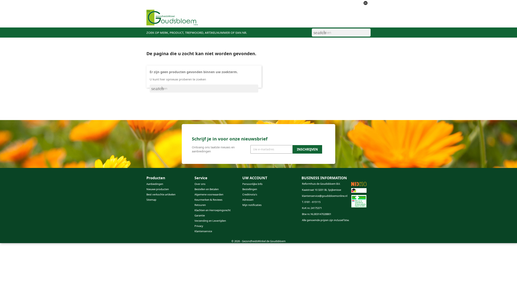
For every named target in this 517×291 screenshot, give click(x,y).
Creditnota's (249, 194)
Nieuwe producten (157, 189)
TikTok (266, 231)
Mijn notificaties (252, 205)
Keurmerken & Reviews (208, 199)
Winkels (261, 20)
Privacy (198, 226)
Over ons (199, 184)
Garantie (199, 215)
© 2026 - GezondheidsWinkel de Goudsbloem (258, 241)
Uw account (254, 177)
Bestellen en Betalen (206, 189)
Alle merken (323, 20)
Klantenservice (297, 20)
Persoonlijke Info (252, 184)
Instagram (256, 231)
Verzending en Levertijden (210, 220)
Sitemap (151, 199)
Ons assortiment (222, 20)
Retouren (200, 205)
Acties (246, 20)
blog (276, 20)
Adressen (247, 199)
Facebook (247, 231)
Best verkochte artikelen (160, 194)
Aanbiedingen (154, 184)
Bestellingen (249, 189)
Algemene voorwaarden (208, 194)
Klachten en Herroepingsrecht (212, 210)
